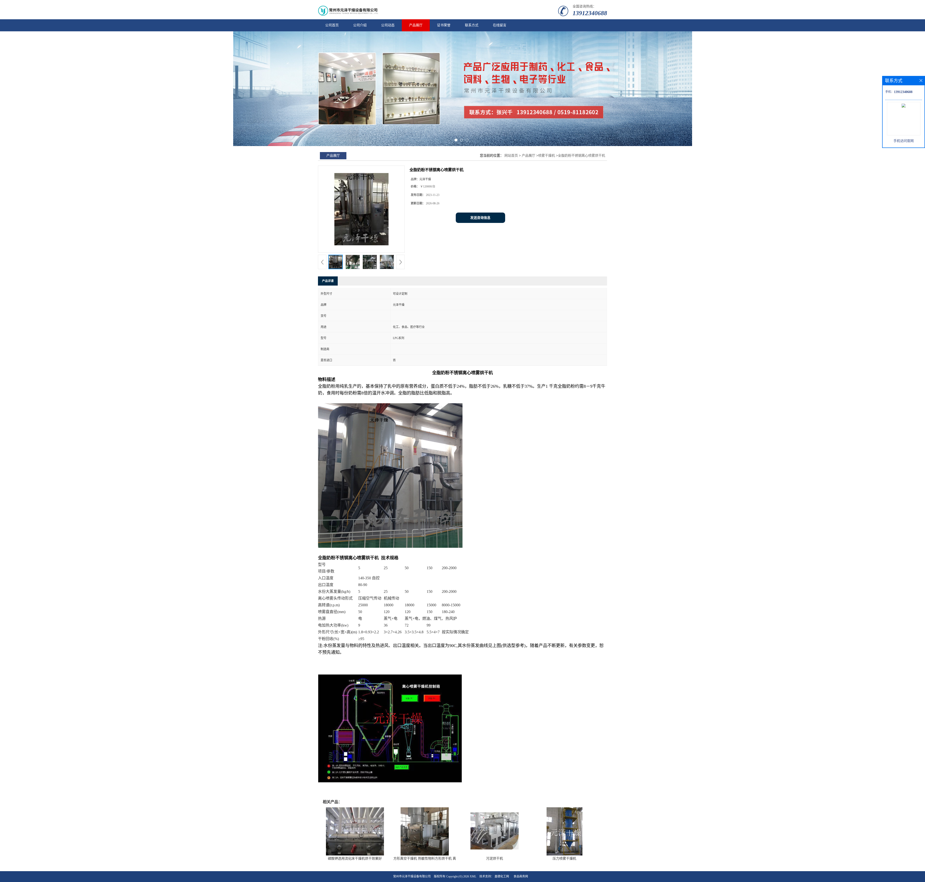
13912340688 (590, 13)
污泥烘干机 (494, 858)
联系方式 (471, 25)
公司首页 (332, 25)
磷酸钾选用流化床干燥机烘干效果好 (355, 858)
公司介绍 (360, 25)
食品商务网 (521, 876)
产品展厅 (416, 25)
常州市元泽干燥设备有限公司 (412, 876)
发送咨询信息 (480, 218)
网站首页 (511, 155)
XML (473, 876)
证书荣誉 (443, 25)
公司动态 (388, 25)
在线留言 (499, 25)
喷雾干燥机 (546, 155)
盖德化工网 (502, 876)
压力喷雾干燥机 (564, 858)
